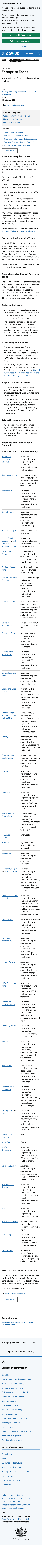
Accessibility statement (12, 1498)
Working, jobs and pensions (14, 1440)
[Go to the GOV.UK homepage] (10, 54)
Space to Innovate (10, 1221)
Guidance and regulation (12, 1463)
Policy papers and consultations (16, 1471)
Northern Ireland (28, 231)
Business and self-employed (14, 1383)
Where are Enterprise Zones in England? (19, 142)
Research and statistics (12, 1467)
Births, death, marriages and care (16, 1379)
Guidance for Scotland (13, 119)
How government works (12, 1480)
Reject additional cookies (21, 41)
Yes (26, 1342)
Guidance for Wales (11, 122)
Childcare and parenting (12, 1388)
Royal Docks (7, 1142)
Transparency (8, 1476)
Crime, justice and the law (13, 1396)
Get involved (7, 1484)
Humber (5, 842)
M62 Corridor (11, 871)
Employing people (9, 1414)
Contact (28, 1498)
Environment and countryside (14, 1418)
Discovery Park (8, 633)
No (35, 1342)
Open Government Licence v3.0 (15, 1519)
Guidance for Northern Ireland (16, 116)
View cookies (21, 47)
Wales (13, 231)
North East (6, 1041)
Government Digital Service (14, 1508)
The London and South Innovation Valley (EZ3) (9, 715)
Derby (4, 1113)
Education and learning (12, 1409)
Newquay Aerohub (10, 1025)
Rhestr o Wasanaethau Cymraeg (16, 1504)
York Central (7, 1250)
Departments (7, 1454)
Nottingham (7, 1110)
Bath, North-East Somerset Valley (10, 544)
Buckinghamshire (9, 475)
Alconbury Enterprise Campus (6, 459)
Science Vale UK (9, 1166)
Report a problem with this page (21, 1351)
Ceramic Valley (8, 601)
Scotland (6, 231)
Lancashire (6, 853)
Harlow (5, 771)
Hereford (6, 792)
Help (4, 1495)
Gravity (5, 736)
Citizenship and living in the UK (15, 1392)
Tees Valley (6, 1234)
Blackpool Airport (9, 530)
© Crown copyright (21, 1539)
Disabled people (9, 1401)
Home (4, 60)
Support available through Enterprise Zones (20, 139)
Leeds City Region (9, 869)
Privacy (11, 1495)
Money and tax (8, 1427)
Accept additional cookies (21, 35)
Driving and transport (11, 1405)
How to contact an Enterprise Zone (17, 146)
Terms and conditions (11, 1501)
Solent (4, 1208)
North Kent (7, 1065)
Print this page (11, 151)
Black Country (8, 512)
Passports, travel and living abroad (17, 1431)
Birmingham (7, 490)
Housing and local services (13, 1422)
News (4, 1458)
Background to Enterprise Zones (16, 136)
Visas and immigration (11, 1435)
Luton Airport (7, 919)
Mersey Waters (8, 962)
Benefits (5, 1375)
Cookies (20, 1495)
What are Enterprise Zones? (14, 132)
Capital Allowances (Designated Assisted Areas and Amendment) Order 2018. (22, 373)
